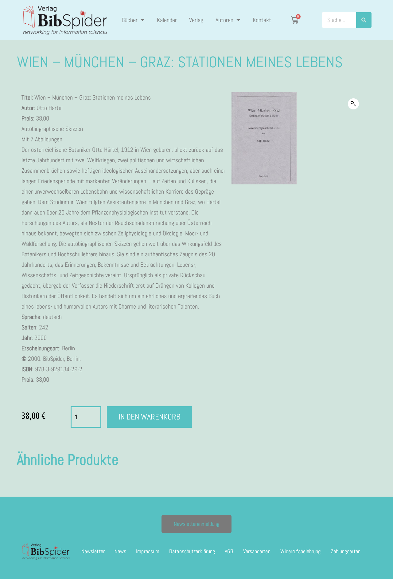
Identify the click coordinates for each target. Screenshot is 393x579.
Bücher (130, 20)
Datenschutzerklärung (192, 551)
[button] (353, 103)
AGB (229, 551)
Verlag (196, 20)
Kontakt (262, 20)
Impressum (147, 551)
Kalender (167, 20)
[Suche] (364, 20)
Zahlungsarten (345, 551)
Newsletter (93, 551)
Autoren (224, 20)
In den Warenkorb (149, 417)
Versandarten (256, 551)
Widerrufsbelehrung (300, 551)
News (120, 551)
